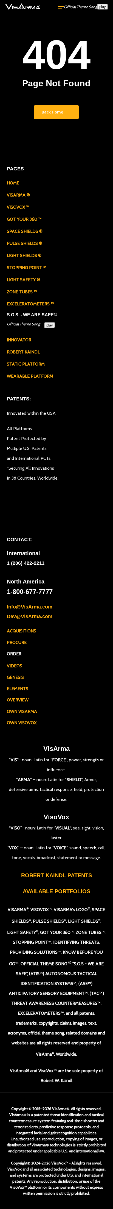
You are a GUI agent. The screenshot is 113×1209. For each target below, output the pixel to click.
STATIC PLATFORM (26, 364)
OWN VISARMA (22, 711)
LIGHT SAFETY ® (23, 279)
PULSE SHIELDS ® (24, 243)
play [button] (102, 7)
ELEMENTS (17, 688)
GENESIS (15, 677)
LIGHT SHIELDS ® (24, 255)
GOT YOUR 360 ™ (24, 219)
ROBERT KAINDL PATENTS (56, 875)
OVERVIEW (18, 699)
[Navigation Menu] (61, 6)
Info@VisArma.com (29, 607)
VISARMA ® (18, 195)
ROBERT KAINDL (23, 352)
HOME (13, 183)
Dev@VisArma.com (29, 616)
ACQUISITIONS (21, 630)
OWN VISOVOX (21, 722)
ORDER (14, 653)
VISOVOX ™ (18, 207)
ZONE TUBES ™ (22, 291)
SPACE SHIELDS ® (25, 231)
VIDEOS (14, 665)
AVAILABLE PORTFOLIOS (56, 891)
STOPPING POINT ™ (26, 267)
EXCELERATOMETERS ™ (30, 303)
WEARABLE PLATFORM (30, 376)
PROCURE (17, 642)
